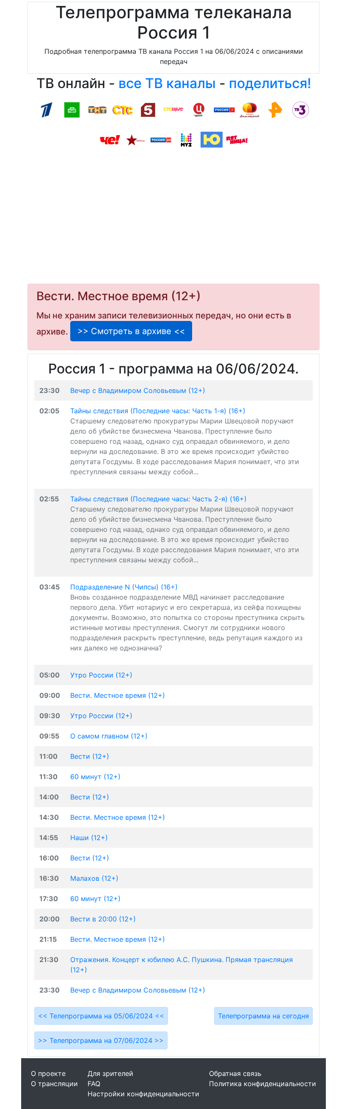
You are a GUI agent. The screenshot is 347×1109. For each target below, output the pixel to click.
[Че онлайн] (110, 139)
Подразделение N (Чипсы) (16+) (124, 587)
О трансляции (54, 1083)
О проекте (48, 1073)
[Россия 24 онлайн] (161, 139)
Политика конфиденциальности (262, 1083)
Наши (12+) (89, 837)
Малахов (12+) (94, 878)
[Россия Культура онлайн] (224, 109)
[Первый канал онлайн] (47, 109)
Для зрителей (110, 1073)
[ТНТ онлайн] (97, 109)
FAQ (94, 1083)
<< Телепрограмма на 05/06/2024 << (101, 1016)
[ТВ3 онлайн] (300, 109)
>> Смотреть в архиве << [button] (131, 331)
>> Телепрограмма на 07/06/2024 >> (101, 1040)
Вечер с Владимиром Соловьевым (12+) (137, 390)
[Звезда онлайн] (135, 139)
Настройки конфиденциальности (143, 1094)
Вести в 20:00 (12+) (103, 919)
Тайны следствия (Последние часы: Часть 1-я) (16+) (157, 411)
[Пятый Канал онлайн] (148, 109)
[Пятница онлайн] (237, 139)
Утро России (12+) (101, 675)
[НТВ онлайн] (72, 109)
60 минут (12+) (95, 776)
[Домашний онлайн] (250, 109)
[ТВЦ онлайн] (199, 109)
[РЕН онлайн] (275, 109)
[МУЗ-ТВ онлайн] (186, 139)
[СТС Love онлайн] (173, 109)
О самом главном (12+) (109, 736)
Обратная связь (235, 1073)
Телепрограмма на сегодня (263, 1016)
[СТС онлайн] (123, 109)
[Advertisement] (173, 218)
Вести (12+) (89, 756)
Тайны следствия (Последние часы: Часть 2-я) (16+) (158, 499)
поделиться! (270, 83)
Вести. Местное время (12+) (117, 695)
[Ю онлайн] (212, 139)
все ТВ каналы (167, 83)
